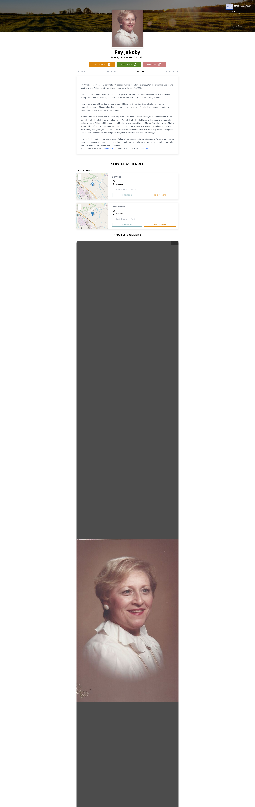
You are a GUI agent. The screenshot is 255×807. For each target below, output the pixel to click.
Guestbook (172, 71)
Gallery (141, 71)
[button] (92, 184)
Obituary (81, 71)
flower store (144, 148)
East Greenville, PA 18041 (127, 189)
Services (111, 71)
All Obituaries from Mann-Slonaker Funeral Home (238, 12)
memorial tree (109, 148)
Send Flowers (160, 195)
